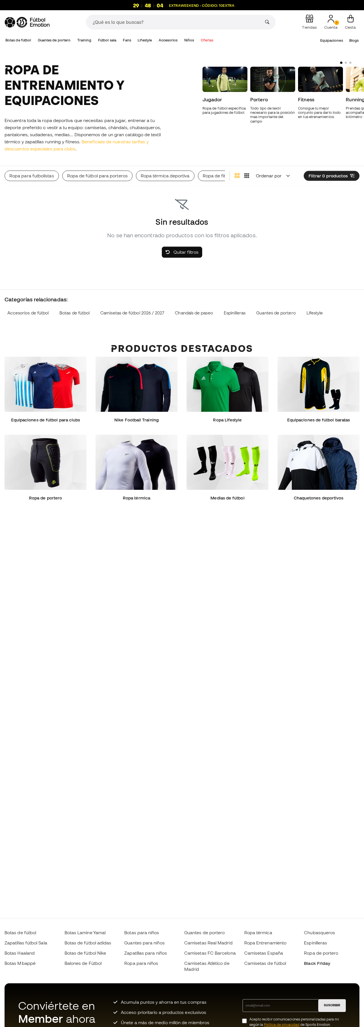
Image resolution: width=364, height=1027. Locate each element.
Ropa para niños (141, 963)
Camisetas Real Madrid (208, 942)
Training (84, 40)
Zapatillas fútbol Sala (26, 942)
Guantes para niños (144, 942)
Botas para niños (141, 932)
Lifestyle (145, 40)
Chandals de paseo (194, 312)
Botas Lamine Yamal (85, 932)
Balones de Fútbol (83, 963)
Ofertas (207, 40)
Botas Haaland (20, 952)
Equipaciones (331, 40)
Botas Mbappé (20, 963)
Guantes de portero (54, 40)
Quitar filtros (185, 252)
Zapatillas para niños (145, 952)
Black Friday (317, 963)
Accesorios (168, 40)
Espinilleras (235, 312)
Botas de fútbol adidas (88, 942)
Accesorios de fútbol (28, 312)
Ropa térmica (258, 932)
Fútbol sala (107, 40)
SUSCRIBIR (332, 1005)
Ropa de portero (321, 952)
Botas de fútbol (18, 40)
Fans (127, 40)
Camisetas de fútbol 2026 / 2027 (132, 312)
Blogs (354, 40)
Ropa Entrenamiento (265, 942)
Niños (189, 40)
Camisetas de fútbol (265, 963)
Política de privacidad (281, 1024)
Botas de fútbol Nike (85, 952)
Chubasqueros (319, 932)
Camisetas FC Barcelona (210, 952)
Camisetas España (263, 952)
